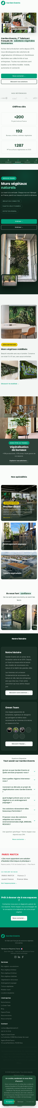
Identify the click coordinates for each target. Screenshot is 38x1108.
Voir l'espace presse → (9, 883)
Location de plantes (7, 993)
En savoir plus (30, 1101)
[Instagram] (15, 957)
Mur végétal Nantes (15, 1057)
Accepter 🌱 (10, 1102)
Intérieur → (19, 221)
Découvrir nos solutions (19, 82)
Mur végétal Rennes (21, 1060)
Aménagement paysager (9, 983)
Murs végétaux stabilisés (9, 976)
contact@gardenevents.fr (9, 1028)
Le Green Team (6, 1005)
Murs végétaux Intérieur (8, 970)
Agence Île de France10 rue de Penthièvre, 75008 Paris (12, 1042)
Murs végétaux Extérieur (9, 973)
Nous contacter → (19, 76)
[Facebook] (22, 957)
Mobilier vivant (6, 989)
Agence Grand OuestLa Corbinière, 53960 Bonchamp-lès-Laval (14, 1036)
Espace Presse (5, 1012)
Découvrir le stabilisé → (10, 384)
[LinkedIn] (19, 957)
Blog (2, 1009)
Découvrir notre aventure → (19, 693)
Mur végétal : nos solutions (9, 966)
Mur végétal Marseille (19, 1054)
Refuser (20, 1102)
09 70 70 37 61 (6, 1031)
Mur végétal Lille (27, 1057)
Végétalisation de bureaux (9, 980)
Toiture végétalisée (7, 986)
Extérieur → (19, 227)
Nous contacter (6, 1019)
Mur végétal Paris (27, 1051)
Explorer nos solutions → (19, 461)
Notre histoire (5, 1002)
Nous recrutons (6, 1015)
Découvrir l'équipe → (19, 744)
